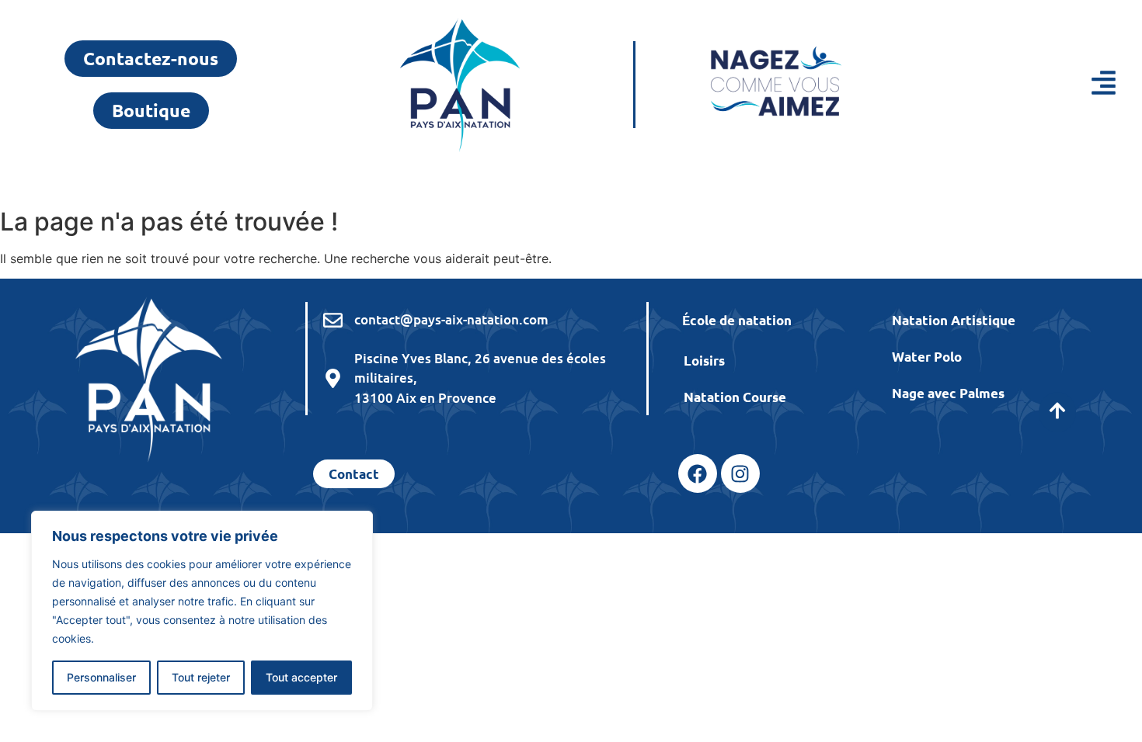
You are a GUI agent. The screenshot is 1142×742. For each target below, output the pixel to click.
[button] (1029, 85)
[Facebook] (697, 473)
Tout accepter (301, 677)
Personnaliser (101, 677)
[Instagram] (740, 473)
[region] (202, 611)
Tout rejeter (201, 677)
